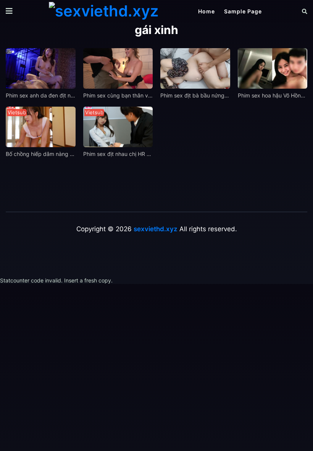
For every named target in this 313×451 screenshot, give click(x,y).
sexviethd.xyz (155, 229)
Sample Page (243, 11)
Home (206, 11)
